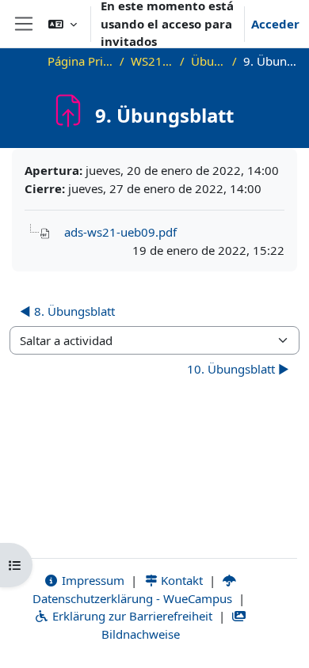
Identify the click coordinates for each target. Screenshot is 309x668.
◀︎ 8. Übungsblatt (67, 311)
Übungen (209, 61)
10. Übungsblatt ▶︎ (238, 369)
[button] (62, 23)
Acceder (275, 24)
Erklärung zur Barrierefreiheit (130, 616)
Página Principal (80, 61)
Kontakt (180, 580)
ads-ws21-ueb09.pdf (120, 232)
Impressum (91, 580)
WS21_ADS (152, 61)
